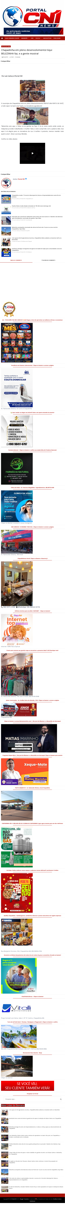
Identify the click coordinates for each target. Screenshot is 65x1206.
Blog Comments (17, 260)
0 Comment (17, 57)
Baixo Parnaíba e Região (12, 38)
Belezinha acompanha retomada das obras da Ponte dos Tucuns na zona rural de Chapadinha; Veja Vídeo (34, 228)
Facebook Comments (49, 260)
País (32, 38)
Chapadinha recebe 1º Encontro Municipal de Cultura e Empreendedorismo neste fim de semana (36, 196)
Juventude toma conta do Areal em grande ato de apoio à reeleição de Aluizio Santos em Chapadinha (35, 1118)
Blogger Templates (24, 1199)
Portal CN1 (21, 179)
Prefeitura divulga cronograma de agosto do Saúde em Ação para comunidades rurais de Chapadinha (37, 249)
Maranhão (25, 38)
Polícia (38, 38)
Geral (7, 42)
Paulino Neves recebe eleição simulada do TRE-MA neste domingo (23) (31, 206)
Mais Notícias (47, 38)
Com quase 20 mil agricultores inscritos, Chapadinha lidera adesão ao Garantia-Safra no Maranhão (36, 238)
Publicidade (57, 38)
